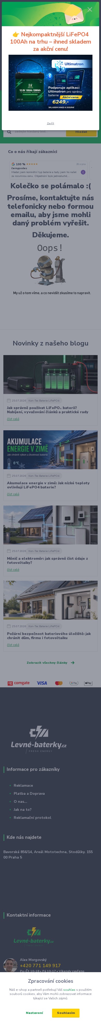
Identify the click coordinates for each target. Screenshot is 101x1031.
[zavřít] (90, 10)
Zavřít (50, 123)
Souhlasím (66, 1013)
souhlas (69, 990)
